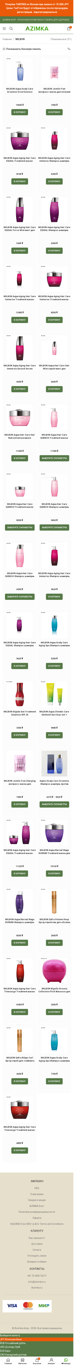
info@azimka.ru (37, 1281)
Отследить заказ (36, 1255)
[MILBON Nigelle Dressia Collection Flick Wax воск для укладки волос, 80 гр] (54, 971)
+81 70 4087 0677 (36, 1275)
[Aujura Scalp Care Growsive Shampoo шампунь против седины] (54, 763)
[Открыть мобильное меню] (4, 28)
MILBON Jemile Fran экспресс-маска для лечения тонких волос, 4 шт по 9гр (54, 91)
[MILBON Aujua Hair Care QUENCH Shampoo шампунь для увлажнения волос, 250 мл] (19, 556)
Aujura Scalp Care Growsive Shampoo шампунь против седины (54, 784)
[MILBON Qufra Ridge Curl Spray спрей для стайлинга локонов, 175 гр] (19, 1040)
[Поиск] (11, 28)
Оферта (37, 1218)
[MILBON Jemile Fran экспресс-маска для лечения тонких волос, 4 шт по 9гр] (54, 71)
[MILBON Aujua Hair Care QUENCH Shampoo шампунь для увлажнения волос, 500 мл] (54, 486)
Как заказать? (37, 1238)
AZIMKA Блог (36, 1206)
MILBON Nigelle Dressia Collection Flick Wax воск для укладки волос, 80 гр (54, 991)
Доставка (37, 1243)
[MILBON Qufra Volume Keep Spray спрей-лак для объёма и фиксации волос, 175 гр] (54, 902)
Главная (7, 39)
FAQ (37, 1188)
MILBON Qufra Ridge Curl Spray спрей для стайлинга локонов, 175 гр (19, 1060)
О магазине (36, 1194)
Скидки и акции (37, 1200)
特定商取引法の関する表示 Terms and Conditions (37, 1224)
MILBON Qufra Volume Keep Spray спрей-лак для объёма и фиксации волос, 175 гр (54, 922)
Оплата (37, 1249)
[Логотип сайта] (37, 28)
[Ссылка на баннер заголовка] (37, 8)
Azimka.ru (37, 1287)
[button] (19, 112)
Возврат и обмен (36, 1261)
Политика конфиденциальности (37, 1211)
